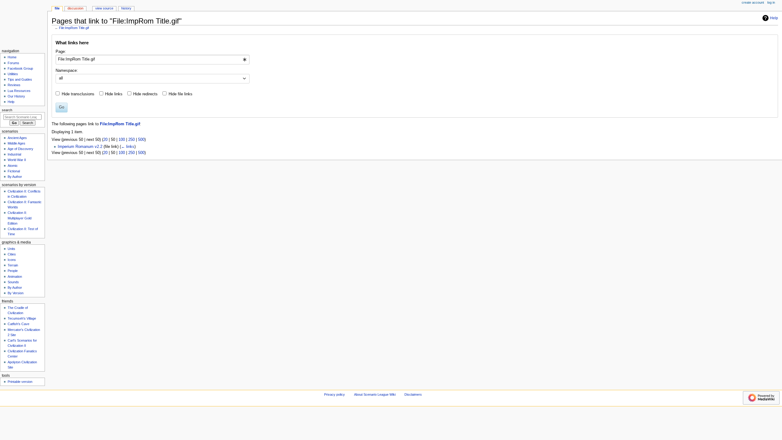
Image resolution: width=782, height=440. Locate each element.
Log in (771, 2)
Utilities (13, 74)
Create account (753, 2)
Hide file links (180, 94)
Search (7, 110)
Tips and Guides (20, 79)
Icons (12, 260)
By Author (15, 176)
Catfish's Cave (18, 324)
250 (131, 140)
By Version (16, 293)
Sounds (13, 282)
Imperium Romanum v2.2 (80, 147)
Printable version (20, 381)
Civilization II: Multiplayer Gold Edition (19, 218)
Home (12, 57)
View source (104, 8)
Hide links (113, 94)
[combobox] (153, 59)
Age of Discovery (20, 149)
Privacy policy (334, 394)
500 (141, 140)
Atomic (13, 165)
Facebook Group (20, 68)
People (13, 271)
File (57, 8)
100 (122, 140)
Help (774, 18)
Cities (12, 254)
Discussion (75, 8)
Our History (16, 96)
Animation (15, 276)
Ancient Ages (17, 138)
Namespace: (67, 70)
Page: (61, 52)
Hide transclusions (78, 94)
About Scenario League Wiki (375, 394)
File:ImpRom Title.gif (74, 28)
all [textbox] (61, 78)
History (126, 8)
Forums (13, 63)
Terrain (13, 265)
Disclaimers (413, 394)
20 (105, 140)
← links (127, 147)
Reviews (14, 85)
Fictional (14, 171)
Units (11, 249)
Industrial (14, 154)
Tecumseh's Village (22, 318)
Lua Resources (19, 91)
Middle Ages (16, 143)
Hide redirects (145, 94)
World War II (17, 160)
